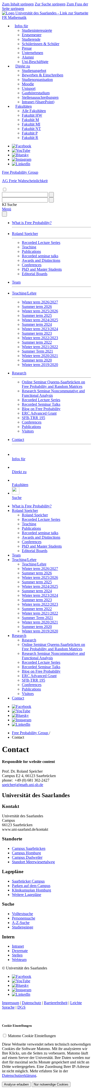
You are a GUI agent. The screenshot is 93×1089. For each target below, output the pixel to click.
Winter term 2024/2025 (40, 320)
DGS (21, 1007)
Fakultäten (23, 106)
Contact (18, 439)
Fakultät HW (32, 115)
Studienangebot (34, 70)
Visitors (28, 431)
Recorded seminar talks (40, 256)
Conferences (31, 265)
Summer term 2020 (37, 360)
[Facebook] (21, 146)
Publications (31, 251)
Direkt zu (22, 66)
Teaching (29, 247)
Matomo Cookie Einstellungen (32, 1036)
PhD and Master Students (42, 269)
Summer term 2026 (37, 306)
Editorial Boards (34, 274)
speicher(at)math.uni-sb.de (22, 785)
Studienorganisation (37, 79)
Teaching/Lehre (24, 293)
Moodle (28, 84)
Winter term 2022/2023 (40, 338)
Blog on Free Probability (41, 409)
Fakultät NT (31, 129)
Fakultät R (30, 137)
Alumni (28, 57)
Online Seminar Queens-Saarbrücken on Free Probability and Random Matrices (53, 384)
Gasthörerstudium (36, 93)
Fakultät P (30, 133)
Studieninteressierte (37, 30)
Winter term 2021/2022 (40, 347)
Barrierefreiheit (55, 1003)
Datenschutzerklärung (19, 1075)
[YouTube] (21, 150)
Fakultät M (30, 120)
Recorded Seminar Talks (41, 404)
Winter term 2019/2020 (40, 365)
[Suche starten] (51, 194)
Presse (27, 48)
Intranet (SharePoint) (38, 102)
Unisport (28, 88)
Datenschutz (31, 1003)
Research (19, 373)
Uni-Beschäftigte (35, 62)
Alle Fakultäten (34, 111)
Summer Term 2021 (37, 351)
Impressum (10, 1003)
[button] (9, 204)
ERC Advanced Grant (39, 413)
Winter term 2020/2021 (40, 356)
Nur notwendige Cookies (51, 1084)
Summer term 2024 (37, 324)
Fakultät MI (31, 124)
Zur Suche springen (50, 4)
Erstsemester (31, 35)
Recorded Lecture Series (41, 242)
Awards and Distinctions (41, 260)
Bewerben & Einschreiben (42, 75)
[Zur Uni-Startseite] (45, 13)
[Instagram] (21, 159)
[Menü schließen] (4, 214)
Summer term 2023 (37, 333)
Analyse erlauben (16, 1084)
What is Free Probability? (32, 223)
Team (16, 282)
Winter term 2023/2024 (40, 329)
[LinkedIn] (21, 164)
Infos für (21, 26)
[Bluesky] (20, 155)
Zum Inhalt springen (18, 4)
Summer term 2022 (37, 342)
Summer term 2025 (37, 315)
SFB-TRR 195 (33, 418)
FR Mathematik (14, 17)
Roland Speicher (25, 233)
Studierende (31, 39)
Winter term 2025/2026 (40, 311)
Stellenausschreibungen (40, 97)
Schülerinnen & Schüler (40, 44)
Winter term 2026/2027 (40, 302)
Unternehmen (32, 53)
